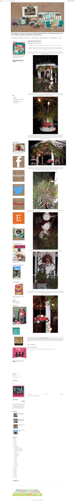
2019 (14, 445)
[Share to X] (44, 338)
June (15, 459)
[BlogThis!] (43, 338)
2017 (14, 469)
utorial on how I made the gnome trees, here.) (54, 250)
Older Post (61, 394)
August (15, 456)
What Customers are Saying (17, 101)
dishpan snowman (52, 339)
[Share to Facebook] (46, 338)
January (15, 466)
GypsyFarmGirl (16, 301)
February (16, 464)
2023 (14, 440)
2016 (14, 470)
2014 (14, 473)
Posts (15, 375)
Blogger (42, 500)
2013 (14, 474)
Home (46, 394)
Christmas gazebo (41, 339)
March (15, 463)
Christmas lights (46, 339)
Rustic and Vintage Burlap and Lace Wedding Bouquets (21, 420)
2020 (14, 444)
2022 (14, 441)
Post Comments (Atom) (35, 395)
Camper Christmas (35, 47)
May (15, 460)
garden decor (57, 339)
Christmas (37, 339)
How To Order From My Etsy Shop (18, 99)
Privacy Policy (15, 102)
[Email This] (42, 338)
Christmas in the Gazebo (18, 449)
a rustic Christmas (32, 339)
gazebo (60, 339)
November (16, 452)
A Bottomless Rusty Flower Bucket (21, 414)
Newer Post (29, 394)
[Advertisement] (45, 384)
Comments (16, 377)
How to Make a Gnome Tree (18, 450)
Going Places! (15, 100)
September (16, 455)
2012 (14, 476)
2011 (14, 477)
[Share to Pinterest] (47, 338)
